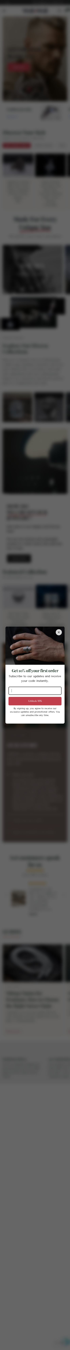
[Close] (59, 632)
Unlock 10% (35, 701)
